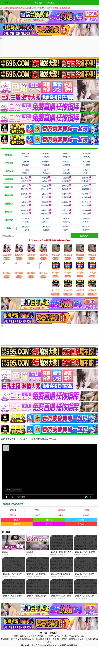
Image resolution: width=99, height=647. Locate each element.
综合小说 (85, 214)
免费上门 (7, 258)
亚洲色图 (24, 205)
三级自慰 (81, 524)
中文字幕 (85, 178)
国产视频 (24, 178)
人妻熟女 (24, 197)
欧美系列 (85, 181)
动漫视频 (65, 181)
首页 (14, 439)
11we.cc (5, 2)
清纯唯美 (45, 202)
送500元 (56, 276)
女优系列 (45, 181)
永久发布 (50, 2)
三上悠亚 (81, 520)
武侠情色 (24, 214)
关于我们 (44, 633)
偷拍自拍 (24, 202)
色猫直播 (29, 552)
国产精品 (24, 194)
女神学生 (24, 186)
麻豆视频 (65, 178)
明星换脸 (65, 189)
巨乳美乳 (85, 194)
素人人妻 (45, 186)
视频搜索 (84, 235)
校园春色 (85, 210)
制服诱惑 (85, 197)
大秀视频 (65, 197)
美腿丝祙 (49, 520)
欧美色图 (45, 205)
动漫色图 (65, 205)
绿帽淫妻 (16, 524)
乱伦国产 (85, 186)
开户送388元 (55, 294)
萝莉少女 (45, 197)
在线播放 (13, 510)
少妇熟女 (85, 202)
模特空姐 (65, 186)
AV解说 (45, 178)
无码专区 (45, 194)
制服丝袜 (65, 202)
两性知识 (45, 214)
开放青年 (16, 520)
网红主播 (45, 189)
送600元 (7, 276)
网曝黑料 (85, 189)
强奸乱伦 (65, 194)
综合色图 (85, 205)
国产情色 (49, 524)
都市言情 (24, 210)
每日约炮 (55, 258)
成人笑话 (65, 214)
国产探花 (24, 189)
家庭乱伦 (45, 210)
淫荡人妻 (65, 210)
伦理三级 (24, 181)
